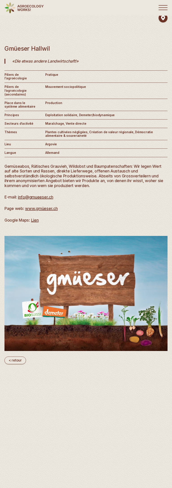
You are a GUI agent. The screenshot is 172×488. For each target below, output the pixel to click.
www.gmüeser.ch (41, 208)
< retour (15, 360)
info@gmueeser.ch (35, 197)
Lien (35, 220)
